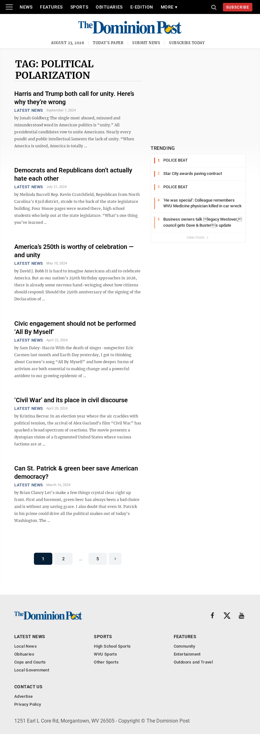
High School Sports (112, 646)
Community (184, 646)
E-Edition (141, 7)
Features (51, 7)
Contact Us (28, 686)
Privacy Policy (27, 704)
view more (196, 237)
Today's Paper (108, 43)
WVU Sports (105, 654)
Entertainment (187, 654)
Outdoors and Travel (193, 662)
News (26, 7)
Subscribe (237, 7)
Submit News (146, 43)
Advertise (23, 696)
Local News (25, 646)
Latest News (28, 110)
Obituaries (109, 7)
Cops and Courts (30, 662)
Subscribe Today (187, 43)
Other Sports (106, 662)
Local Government (31, 670)
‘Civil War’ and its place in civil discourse (71, 400)
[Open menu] (9, 7)
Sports (79, 7)
